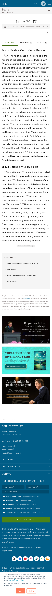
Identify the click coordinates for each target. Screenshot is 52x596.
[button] (47, 33)
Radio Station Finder (10, 453)
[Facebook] (19, 558)
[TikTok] (36, 558)
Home (13, 419)
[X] (14, 558)
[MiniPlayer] (47, 26)
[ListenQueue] (5, 26)
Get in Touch (7, 446)
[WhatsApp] (42, 558)
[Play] (13, 26)
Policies (5, 571)
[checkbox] (25, 504)
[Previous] (9, 26)
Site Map (14, 571)
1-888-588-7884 (20, 441)
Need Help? (7, 449)
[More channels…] (47, 558)
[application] (26, 26)
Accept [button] (20, 591)
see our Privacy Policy (16, 580)
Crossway (26, 299)
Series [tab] (41, 43)
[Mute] (43, 26)
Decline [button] (31, 591)
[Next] (17, 26)
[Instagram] (30, 558)
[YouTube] (25, 558)
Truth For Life (4, 3)
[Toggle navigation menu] (49, 3)
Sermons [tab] (25, 43)
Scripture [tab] (10, 43)
